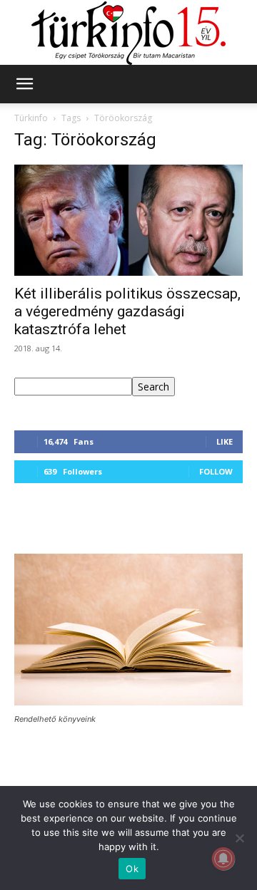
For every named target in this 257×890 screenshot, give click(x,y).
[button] (24, 84)
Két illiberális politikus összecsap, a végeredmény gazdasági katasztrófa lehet (127, 311)
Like (224, 441)
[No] (239, 838)
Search (153, 386)
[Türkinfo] (128, 33)
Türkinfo (31, 118)
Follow (216, 471)
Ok (132, 868)
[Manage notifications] (223, 858)
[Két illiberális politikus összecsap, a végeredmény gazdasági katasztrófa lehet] (128, 220)
